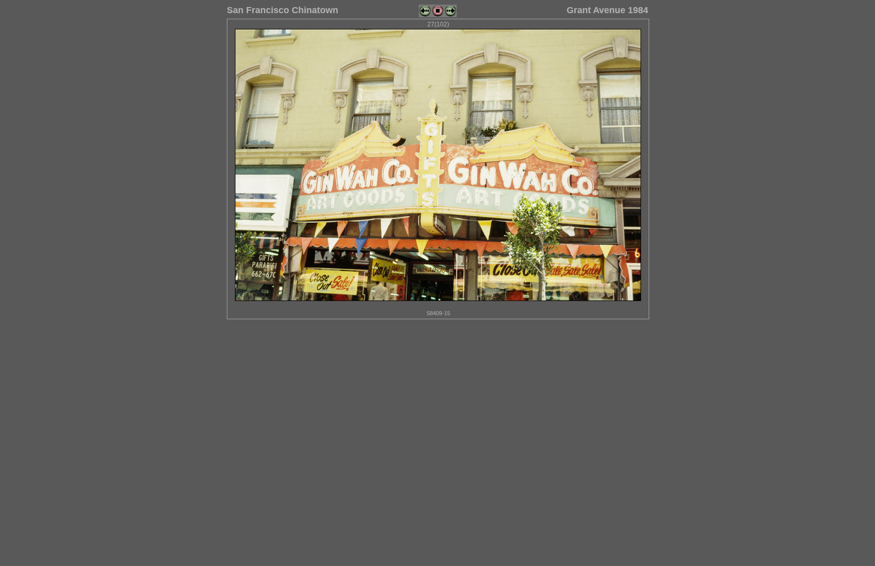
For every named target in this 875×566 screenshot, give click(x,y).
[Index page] (437, 15)
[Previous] (425, 15)
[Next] (450, 15)
